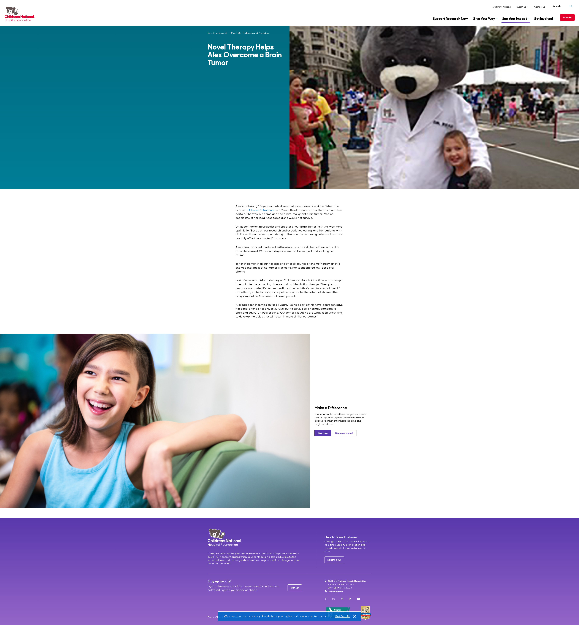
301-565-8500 (335, 591)
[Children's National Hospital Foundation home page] (20, 14)
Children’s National (261, 210)
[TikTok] (342, 599)
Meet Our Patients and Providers (250, 33)
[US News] (365, 613)
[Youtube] (358, 599)
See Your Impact (217, 33)
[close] (354, 616)
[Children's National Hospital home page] (225, 537)
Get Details (342, 616)
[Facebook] (325, 599)
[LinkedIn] (350, 599)
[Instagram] (333, 599)
